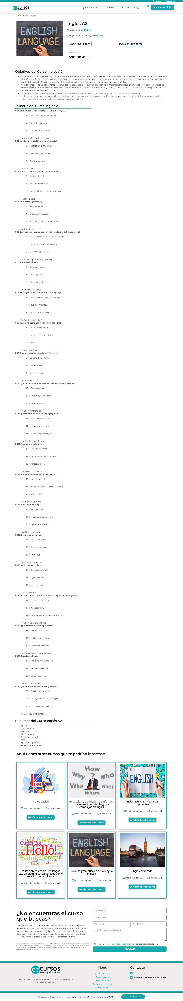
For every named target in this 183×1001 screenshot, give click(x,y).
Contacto (124, 7)
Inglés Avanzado (142, 871)
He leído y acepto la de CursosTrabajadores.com (126, 944)
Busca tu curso (102, 977)
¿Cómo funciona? (91, 7)
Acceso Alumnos (102, 987)
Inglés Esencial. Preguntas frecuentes (142, 803)
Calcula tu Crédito (102, 980)
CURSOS (110, 7)
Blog (136, 7)
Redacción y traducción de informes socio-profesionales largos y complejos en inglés (91, 804)
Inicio (18, 15)
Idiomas (26, 15)
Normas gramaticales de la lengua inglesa (91, 872)
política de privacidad (123, 944)
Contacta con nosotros (103, 984)
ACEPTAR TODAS (133, 996)
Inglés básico (41, 801)
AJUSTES (110, 997)
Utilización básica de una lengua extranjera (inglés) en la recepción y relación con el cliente (41, 873)
